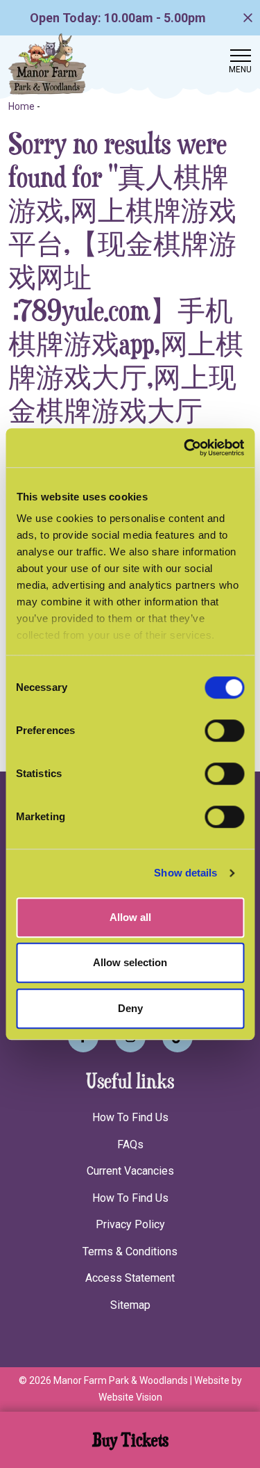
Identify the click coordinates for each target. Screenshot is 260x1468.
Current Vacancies (130, 1170)
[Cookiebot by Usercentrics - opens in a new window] (185, 448)
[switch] (224, 730)
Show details (185, 873)
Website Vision (130, 1397)
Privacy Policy (130, 1224)
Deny (130, 1008)
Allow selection (130, 962)
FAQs (130, 1144)
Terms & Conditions (130, 1251)
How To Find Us (130, 1117)
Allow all (130, 917)
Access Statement (130, 1277)
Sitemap (130, 1305)
